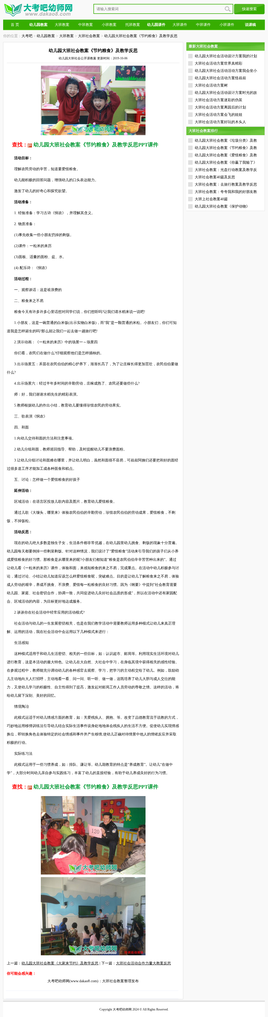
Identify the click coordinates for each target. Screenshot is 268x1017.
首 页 (15, 25)
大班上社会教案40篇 (211, 199)
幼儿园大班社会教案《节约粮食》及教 (226, 148)
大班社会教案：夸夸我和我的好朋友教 (226, 192)
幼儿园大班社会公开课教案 (77, 58)
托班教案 (132, 25)
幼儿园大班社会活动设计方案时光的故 (226, 93)
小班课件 (227, 25)
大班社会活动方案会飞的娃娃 (218, 115)
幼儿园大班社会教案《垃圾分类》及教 (226, 140)
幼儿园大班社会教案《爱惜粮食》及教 (226, 155)
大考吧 (26, 36)
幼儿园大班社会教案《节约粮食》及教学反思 (140, 36)
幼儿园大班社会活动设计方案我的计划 (226, 56)
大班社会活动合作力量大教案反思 (143, 963)
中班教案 (85, 25)
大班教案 (62, 25)
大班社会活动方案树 (211, 85)
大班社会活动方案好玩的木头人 (220, 122)
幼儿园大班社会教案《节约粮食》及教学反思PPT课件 (96, 144)
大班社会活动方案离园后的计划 (220, 107)
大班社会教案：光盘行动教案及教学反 (226, 170)
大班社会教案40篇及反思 (215, 177)
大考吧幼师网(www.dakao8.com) (72, 981)
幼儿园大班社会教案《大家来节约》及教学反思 (59, 963)
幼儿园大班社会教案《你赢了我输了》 (226, 162)
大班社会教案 (89, 36)
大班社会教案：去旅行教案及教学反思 (226, 184)
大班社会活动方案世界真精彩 (218, 63)
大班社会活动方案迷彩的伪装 (218, 100)
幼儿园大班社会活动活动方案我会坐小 (226, 71)
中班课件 (203, 25)
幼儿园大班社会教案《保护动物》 (222, 206)
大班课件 (179, 25)
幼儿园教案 (46, 36)
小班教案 (109, 25)
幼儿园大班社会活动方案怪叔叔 (220, 78)
